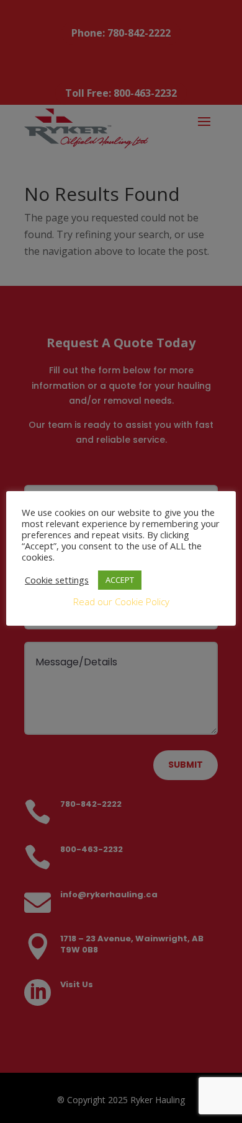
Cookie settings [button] (57, 579)
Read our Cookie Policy (121, 601)
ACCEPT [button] (119, 579)
